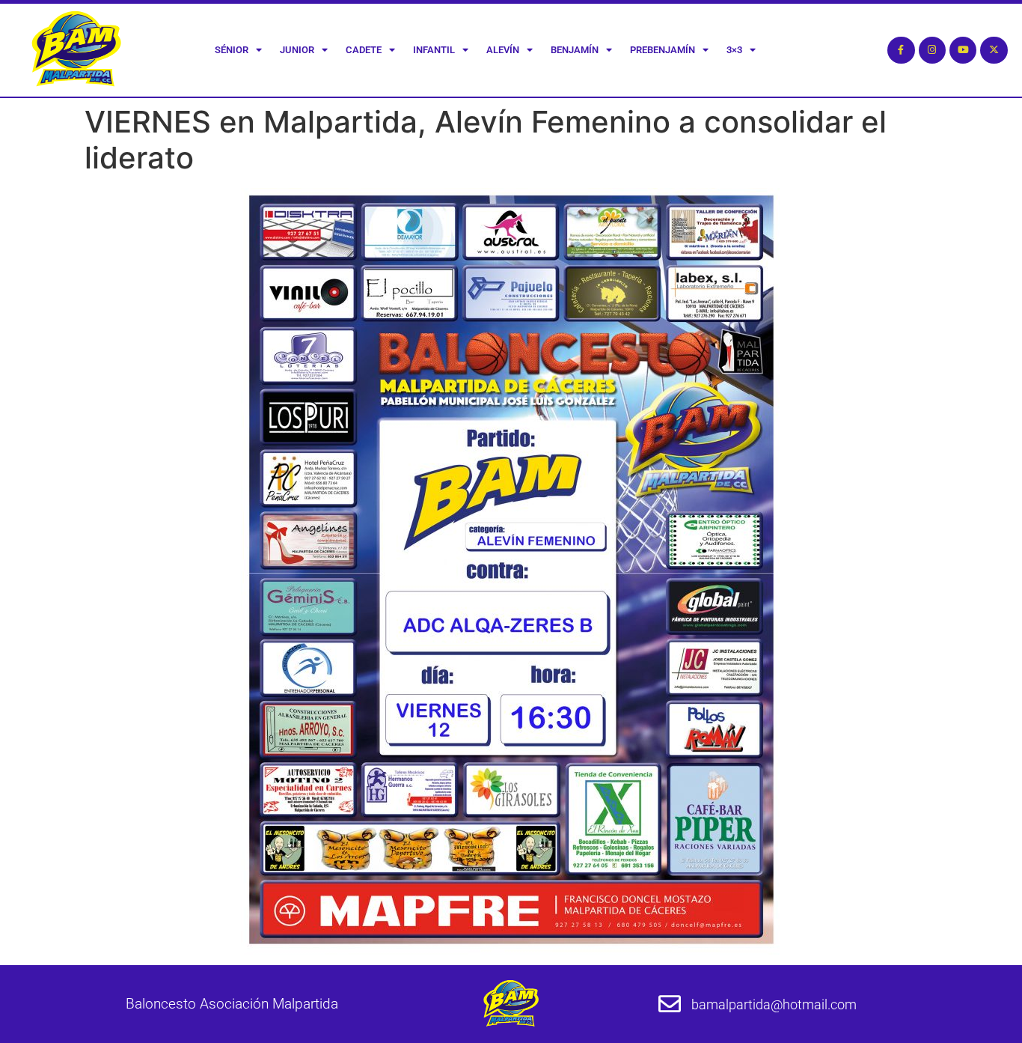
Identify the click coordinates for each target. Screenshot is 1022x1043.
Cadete (364, 49)
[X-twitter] (993, 50)
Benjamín (575, 49)
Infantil (434, 49)
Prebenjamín (662, 49)
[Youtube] (962, 50)
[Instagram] (932, 50)
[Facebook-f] (900, 50)
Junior (297, 49)
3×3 (734, 49)
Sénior (231, 49)
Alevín (502, 49)
